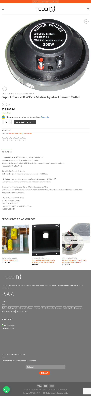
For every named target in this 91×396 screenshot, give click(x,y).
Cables (30, 308)
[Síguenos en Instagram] (8, 294)
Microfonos (5, 311)
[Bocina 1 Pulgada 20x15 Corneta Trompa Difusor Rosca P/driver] (46, 239)
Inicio (4, 93)
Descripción (7, 152)
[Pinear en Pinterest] (20, 139)
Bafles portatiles (13, 308)
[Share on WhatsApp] (4, 139)
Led (64, 308)
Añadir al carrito (25, 122)
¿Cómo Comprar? (46, 1)
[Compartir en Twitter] (12, 139)
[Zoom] (4, 89)
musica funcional (22, 311)
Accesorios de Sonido (26, 93)
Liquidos (70, 308)
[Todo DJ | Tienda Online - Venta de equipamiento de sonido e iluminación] (45, 8)
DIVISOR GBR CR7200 (10, 260)
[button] (6, 389)
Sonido (11, 93)
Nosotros (36, 1)
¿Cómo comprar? (31, 389)
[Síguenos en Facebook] (4, 294)
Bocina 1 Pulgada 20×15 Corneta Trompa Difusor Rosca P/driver (43, 261)
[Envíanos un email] (12, 294)
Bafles (4, 308)
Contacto (55, 1)
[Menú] (3, 8)
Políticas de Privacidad (58, 389)
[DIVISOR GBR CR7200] (15, 239)
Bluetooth (23, 308)
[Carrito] (88, 8)
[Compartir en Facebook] (8, 139)
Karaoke (58, 308)
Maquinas (78, 308)
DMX (43, 308)
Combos (37, 308)
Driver (25, 134)
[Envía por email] (16, 139)
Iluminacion (50, 308)
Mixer (13, 311)
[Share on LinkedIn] (24, 139)
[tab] (7, 152)
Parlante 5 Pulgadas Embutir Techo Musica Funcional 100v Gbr (74, 261)
